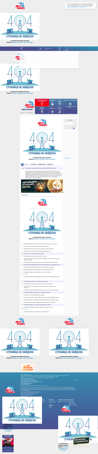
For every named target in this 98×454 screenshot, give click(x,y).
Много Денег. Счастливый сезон (70, 107)
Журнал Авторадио (71, 403)
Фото (50, 408)
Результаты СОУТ (24, 396)
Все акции (70, 113)
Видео (50, 406)
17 (64, 128)
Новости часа (33, 164)
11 (66, 126)
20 (70, 128)
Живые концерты (71, 402)
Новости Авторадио (42, 164)
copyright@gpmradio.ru (70, 387)
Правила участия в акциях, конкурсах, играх (29, 393)
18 (66, 128)
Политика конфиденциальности (26, 394)
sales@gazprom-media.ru (28, 383)
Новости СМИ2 (24, 274)
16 (75, 126)
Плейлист (41, 402)
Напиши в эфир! (8, 445)
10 (64, 126)
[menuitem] (44, 399)
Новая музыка (42, 401)
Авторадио (72, 405)
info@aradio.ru (33, 379)
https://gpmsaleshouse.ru (25, 384)
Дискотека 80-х (71, 401)
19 (68, 128)
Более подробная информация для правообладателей (31, 391)
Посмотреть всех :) (7, 450)
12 (68, 126)
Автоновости (50, 164)
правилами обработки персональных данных (76, 7)
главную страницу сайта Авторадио (22, 42)
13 (70, 126)
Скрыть (12, 434)
